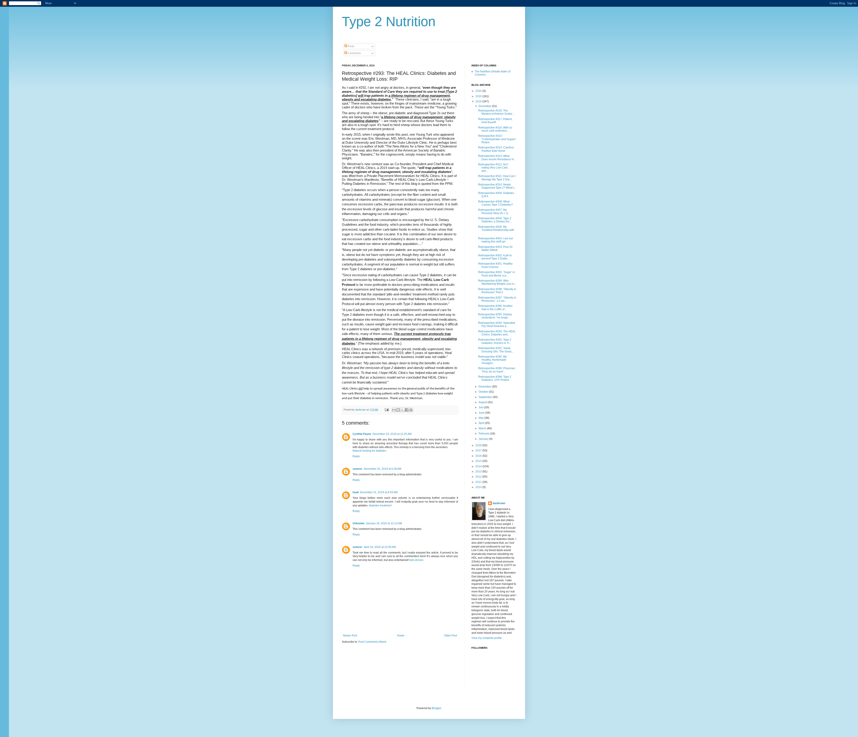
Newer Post (350, 635)
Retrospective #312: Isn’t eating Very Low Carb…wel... (494, 168)
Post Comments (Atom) (372, 641)
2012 (478, 476)
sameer (357, 468)
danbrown (499, 503)
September (486, 397)
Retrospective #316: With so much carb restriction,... (495, 129)
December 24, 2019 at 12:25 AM (392, 434)
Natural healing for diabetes (369, 450)
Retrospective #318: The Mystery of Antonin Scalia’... (496, 112)
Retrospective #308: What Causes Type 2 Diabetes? (495, 203)
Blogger (436, 708)
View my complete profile (486, 638)
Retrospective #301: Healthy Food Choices (495, 265)
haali (356, 492)
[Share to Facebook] (406, 410)
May (481, 417)
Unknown (358, 523)
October (484, 391)
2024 (478, 91)
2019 (478, 101)
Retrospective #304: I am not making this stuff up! (495, 240)
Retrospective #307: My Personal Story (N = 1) (493, 211)
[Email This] (394, 410)
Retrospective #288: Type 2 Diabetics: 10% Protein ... (495, 378)
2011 (478, 482)
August (483, 402)
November (485, 386)
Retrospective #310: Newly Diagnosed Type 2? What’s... (497, 186)
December (485, 106)
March (483, 428)
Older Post (450, 635)
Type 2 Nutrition (388, 21)
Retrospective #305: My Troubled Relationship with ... (496, 230)
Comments (354, 53)
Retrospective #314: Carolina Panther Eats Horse (496, 149)
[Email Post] (386, 409)
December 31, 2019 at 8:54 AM (378, 492)
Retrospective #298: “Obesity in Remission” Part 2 (497, 291)
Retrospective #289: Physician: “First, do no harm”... (497, 370)
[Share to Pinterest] (411, 410)
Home (400, 635)
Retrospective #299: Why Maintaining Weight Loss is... (497, 282)
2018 (478, 445)
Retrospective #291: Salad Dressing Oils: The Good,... (496, 350)
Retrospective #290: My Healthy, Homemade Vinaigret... (492, 360)
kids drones (416, 560)
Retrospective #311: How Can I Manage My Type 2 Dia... (497, 178)
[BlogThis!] (398, 410)
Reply (356, 456)
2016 (478, 455)
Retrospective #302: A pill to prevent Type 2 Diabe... (495, 257)
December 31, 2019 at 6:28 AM (382, 468)
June (482, 412)
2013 (478, 471)
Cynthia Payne (362, 434)
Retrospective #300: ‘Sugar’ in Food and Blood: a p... (496, 274)
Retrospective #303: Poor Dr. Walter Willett (495, 248)
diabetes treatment (380, 505)
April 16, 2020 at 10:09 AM (380, 547)
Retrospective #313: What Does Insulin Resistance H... (497, 157)
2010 (478, 487)
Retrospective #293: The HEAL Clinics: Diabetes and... (497, 333)
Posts (350, 46)
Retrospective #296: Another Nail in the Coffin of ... (495, 307)
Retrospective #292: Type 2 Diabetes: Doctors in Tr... (494, 341)
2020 (478, 96)
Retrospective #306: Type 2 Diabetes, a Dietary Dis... (494, 220)
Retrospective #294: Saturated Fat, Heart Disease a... (496, 324)
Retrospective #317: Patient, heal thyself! (495, 121)
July (481, 407)
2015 (478, 461)
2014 (478, 466)
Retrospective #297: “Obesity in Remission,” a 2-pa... (497, 299)
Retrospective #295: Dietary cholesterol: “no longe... (495, 316)
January (484, 438)
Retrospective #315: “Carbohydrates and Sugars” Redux (497, 139)
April (482, 423)
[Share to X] (402, 410)
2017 (478, 450)
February (484, 433)
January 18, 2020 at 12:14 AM (384, 523)
